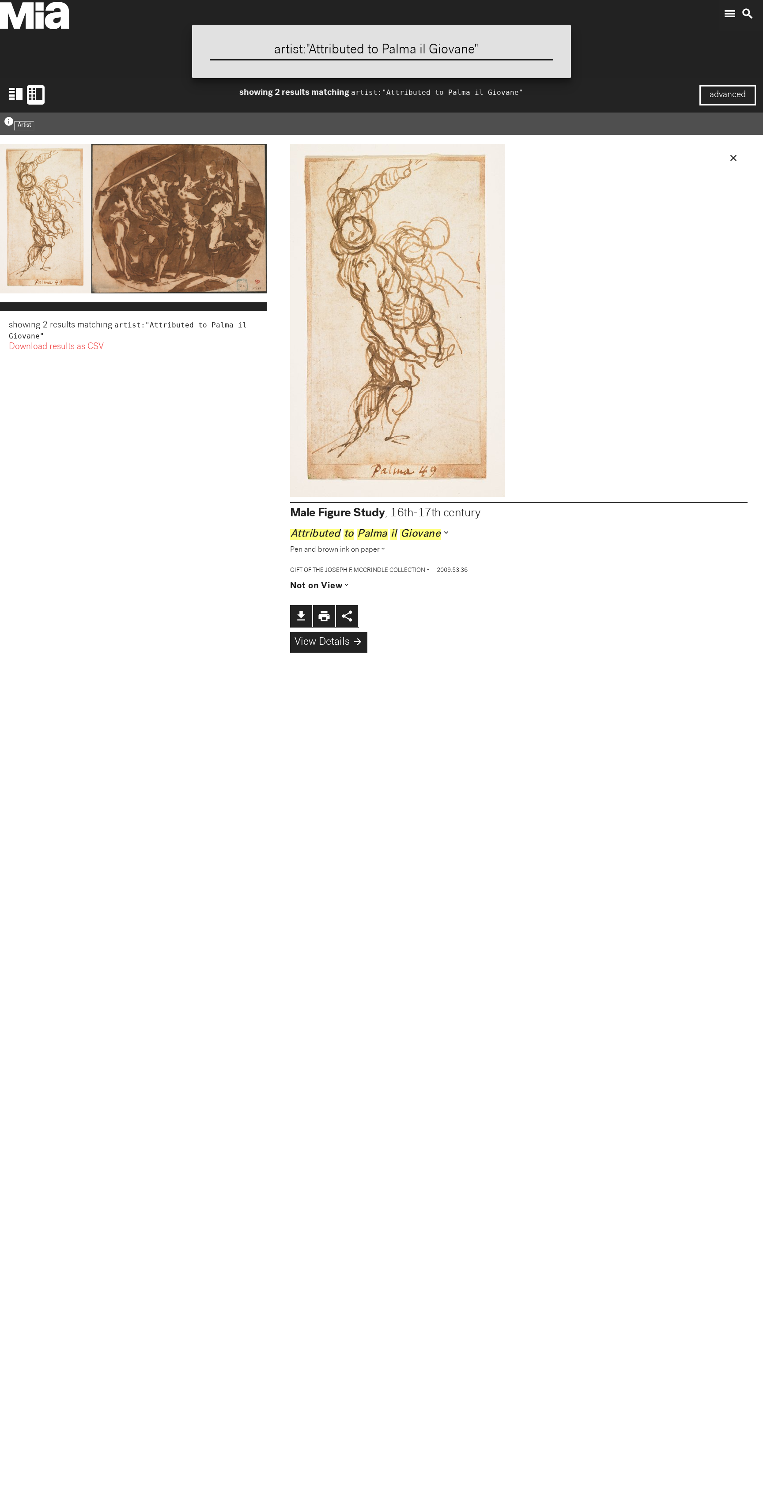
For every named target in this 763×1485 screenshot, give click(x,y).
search (747, 13)
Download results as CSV (56, 347)
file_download (301, 616)
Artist (24, 125)
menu (730, 13)
